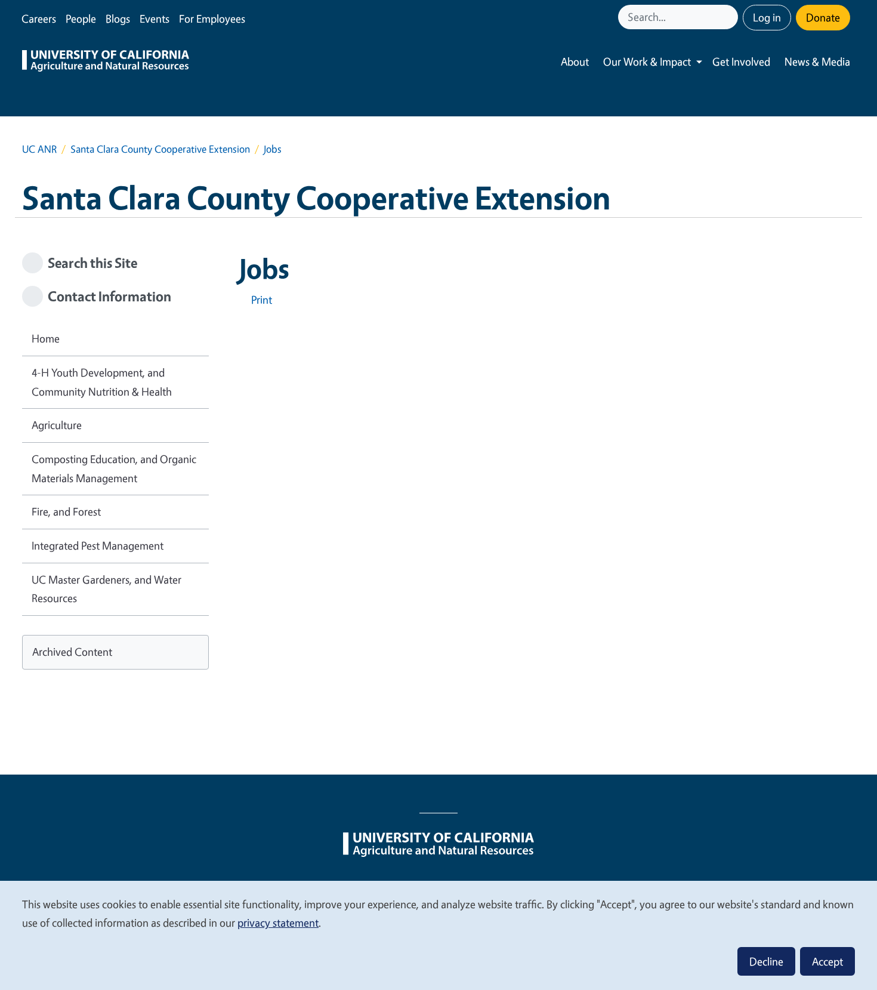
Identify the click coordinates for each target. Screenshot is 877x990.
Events (154, 18)
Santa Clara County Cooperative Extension (160, 149)
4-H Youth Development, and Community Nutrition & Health (102, 382)
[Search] (730, 17)
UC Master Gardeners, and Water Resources (106, 589)
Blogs (118, 18)
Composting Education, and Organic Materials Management (114, 468)
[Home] (105, 62)
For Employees (212, 18)
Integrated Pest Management (97, 545)
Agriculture (57, 425)
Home (46, 338)
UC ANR (39, 149)
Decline (766, 961)
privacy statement (278, 922)
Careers (38, 18)
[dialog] (438, 935)
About (575, 61)
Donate (823, 17)
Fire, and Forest (66, 511)
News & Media (817, 61)
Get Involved (741, 61)
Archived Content (72, 651)
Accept (827, 961)
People (81, 18)
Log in (767, 17)
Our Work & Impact (647, 61)
